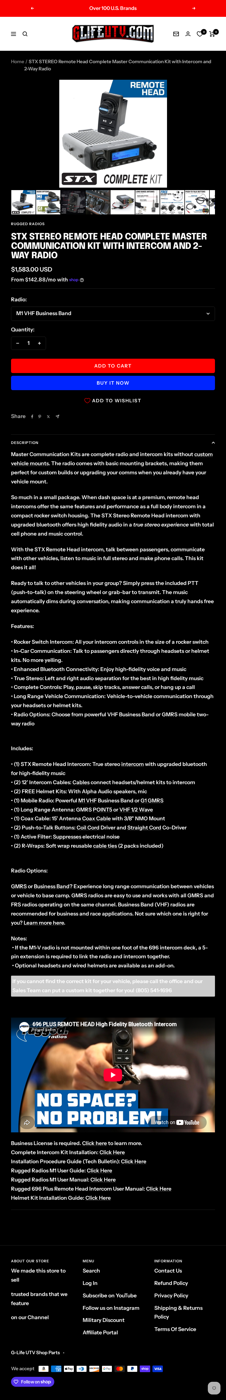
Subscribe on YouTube (110, 1295)
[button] (23, 202)
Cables (81, 782)
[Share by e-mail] (57, 416)
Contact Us (168, 1271)
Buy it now (113, 383)
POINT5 (102, 810)
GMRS (19, 886)
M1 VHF (87, 800)
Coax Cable (96, 818)
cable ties (105, 846)
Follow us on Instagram (111, 1308)
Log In (90, 1283)
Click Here (112, 1152)
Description (24, 442)
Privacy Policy (171, 1295)
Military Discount (104, 1320)
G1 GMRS (152, 800)
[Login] (187, 33)
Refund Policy (171, 1283)
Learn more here (44, 923)
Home (17, 61)
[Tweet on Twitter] (48, 417)
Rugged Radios (28, 224)
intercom (132, 764)
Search (91, 1271)
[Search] (25, 33)
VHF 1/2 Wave (136, 810)
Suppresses (67, 837)
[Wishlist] (200, 34)
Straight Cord (144, 827)
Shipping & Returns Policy (178, 1312)
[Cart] (212, 34)
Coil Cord (88, 827)
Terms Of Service (175, 1329)
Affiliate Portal (100, 1332)
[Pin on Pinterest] (39, 417)
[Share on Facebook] (32, 417)
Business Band (51, 886)
